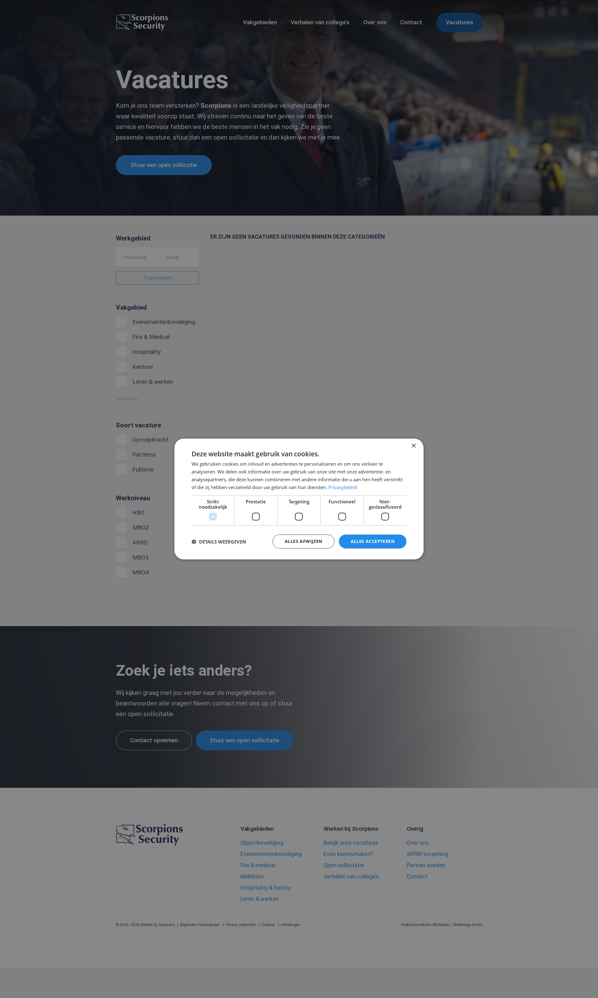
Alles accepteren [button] (373, 541)
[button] (219, 541)
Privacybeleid (342, 487)
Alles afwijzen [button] (303, 541)
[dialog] (299, 499)
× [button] (413, 446)
